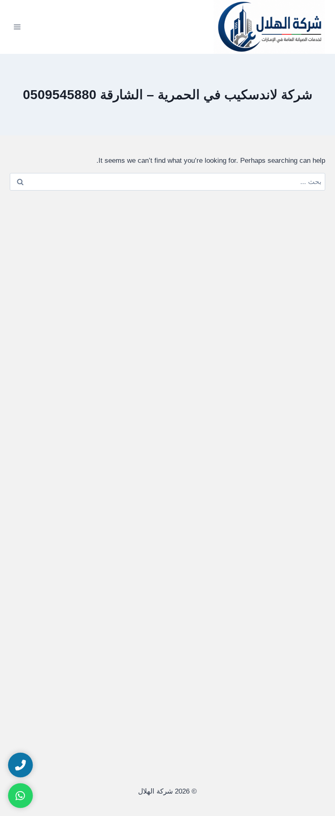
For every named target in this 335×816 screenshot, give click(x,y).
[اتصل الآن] (20, 765)
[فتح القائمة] (17, 26)
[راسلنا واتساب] (20, 796)
